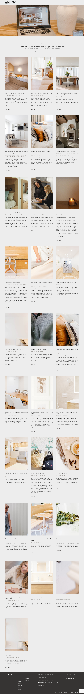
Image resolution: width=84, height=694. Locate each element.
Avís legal (27, 674)
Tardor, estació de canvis (62, 212)
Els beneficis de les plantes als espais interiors (67, 538)
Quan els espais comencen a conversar (14, 93)
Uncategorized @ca (20, 156)
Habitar (19, 683)
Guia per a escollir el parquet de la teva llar (66, 282)
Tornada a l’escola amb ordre (37, 473)
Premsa (19, 687)
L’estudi (19, 677)
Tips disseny (64, 96)
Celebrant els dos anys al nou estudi (39, 349)
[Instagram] (66, 678)
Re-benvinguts (34, 212)
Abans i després (39, 95)
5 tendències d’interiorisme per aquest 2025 (66, 151)
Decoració (12, 155)
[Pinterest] (73, 678)
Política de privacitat (27, 681)
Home (19, 674)
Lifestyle (43, 475)
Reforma (7, 156)
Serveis (19, 681)
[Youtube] (71, 678)
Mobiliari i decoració (15, 95)
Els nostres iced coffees (61, 473)
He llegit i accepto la (49, 682)
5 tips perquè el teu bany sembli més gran (40, 597)
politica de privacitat (54, 682)
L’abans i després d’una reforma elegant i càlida (42, 93)
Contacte (20, 685)
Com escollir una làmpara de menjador (14, 349)
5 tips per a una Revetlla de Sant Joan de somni (16, 538)
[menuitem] (21, 690)
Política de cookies (27, 677)
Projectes (20, 679)
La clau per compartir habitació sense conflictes (16, 212)
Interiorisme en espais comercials (13, 282)
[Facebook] (69, 678)
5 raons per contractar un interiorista (64, 597)
